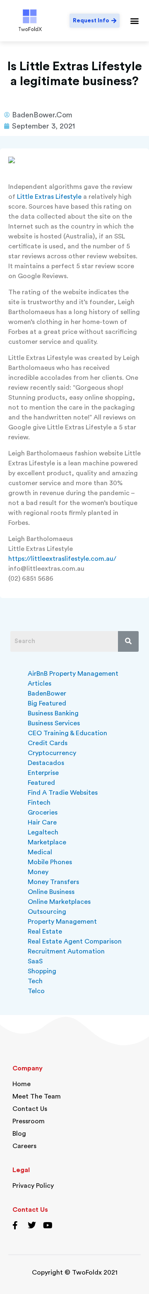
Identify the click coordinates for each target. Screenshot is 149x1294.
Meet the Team (36, 1096)
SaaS (35, 961)
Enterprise (43, 773)
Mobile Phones (50, 862)
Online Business (51, 892)
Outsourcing (47, 911)
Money (38, 872)
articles (39, 683)
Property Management (62, 921)
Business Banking (53, 713)
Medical (40, 852)
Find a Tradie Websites (63, 792)
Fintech (39, 802)
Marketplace (47, 842)
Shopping (42, 971)
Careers (24, 1146)
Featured (41, 782)
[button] (135, 20)
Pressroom (28, 1121)
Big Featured (47, 703)
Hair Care (42, 822)
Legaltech (43, 832)
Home (21, 1084)
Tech (35, 981)
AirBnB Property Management (73, 673)
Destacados (46, 763)
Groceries (43, 812)
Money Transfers (53, 882)
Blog (19, 1133)
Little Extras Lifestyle (49, 196)
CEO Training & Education (67, 733)
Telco (36, 991)
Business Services (54, 723)
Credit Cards (47, 743)
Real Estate (45, 931)
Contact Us (29, 1109)
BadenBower (47, 693)
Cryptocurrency (52, 753)
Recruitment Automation (66, 951)
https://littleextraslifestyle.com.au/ (62, 558)
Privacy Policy (33, 1185)
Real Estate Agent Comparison (75, 941)
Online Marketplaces (59, 901)
